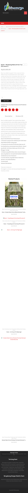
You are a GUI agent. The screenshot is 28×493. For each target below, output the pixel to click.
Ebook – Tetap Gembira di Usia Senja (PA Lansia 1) (26, 65)
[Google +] (13, 109)
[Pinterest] (9, 109)
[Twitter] (6, 109)
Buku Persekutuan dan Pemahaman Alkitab (15, 26)
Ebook (5, 106)
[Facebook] (2, 109)
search (25, 12)
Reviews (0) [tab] (19, 116)
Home (2, 26)
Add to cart (6, 100)
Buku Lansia (3, 28)
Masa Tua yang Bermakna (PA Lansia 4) (24, 65)
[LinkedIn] (17, 109)
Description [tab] (8, 116)
